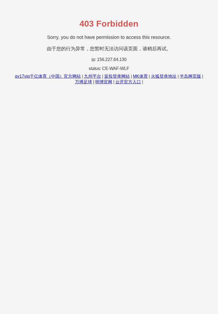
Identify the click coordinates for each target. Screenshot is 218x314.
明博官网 (103, 82)
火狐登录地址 (164, 76)
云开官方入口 (128, 82)
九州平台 (92, 76)
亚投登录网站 (117, 76)
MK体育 (140, 76)
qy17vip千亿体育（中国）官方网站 (48, 76)
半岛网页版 (190, 76)
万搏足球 (83, 82)
